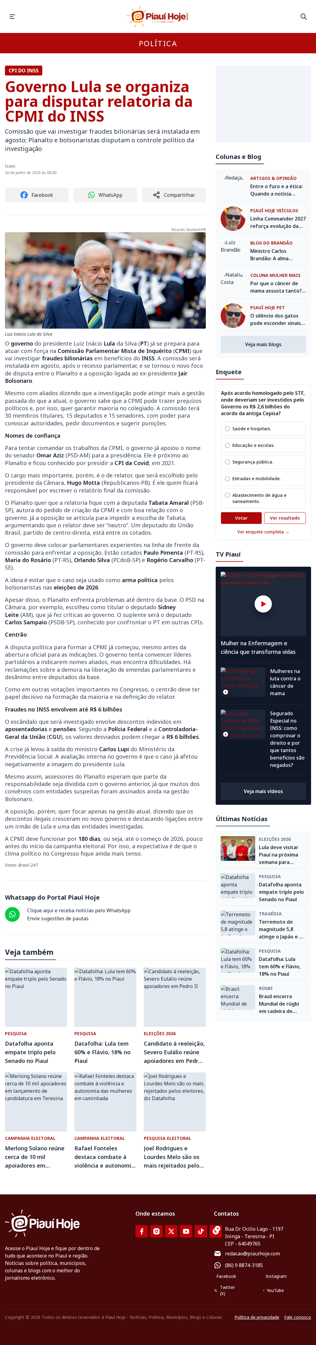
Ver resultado (285, 518)
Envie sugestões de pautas (58, 918)
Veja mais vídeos (263, 791)
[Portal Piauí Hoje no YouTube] (186, 1231)
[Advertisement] (263, 104)
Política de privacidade (257, 1317)
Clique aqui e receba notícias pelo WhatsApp (79, 910)
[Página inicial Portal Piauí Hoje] (158, 16)
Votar (241, 518)
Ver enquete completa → (263, 532)
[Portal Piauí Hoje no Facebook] (141, 1231)
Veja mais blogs (263, 344)
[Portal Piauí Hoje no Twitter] (171, 1231)
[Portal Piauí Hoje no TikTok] (201, 1231)
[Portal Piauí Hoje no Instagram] (156, 1231)
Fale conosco (297, 1317)
